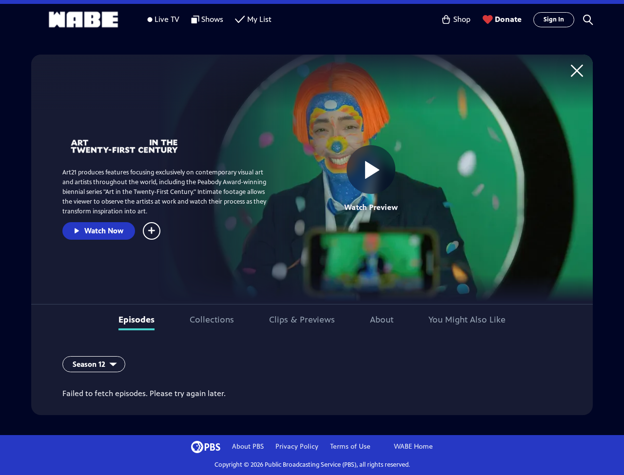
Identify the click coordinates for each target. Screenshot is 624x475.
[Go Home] (577, 70)
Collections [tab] (212, 319)
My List (259, 19)
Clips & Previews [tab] (302, 319)
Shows (212, 19)
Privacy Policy (296, 446)
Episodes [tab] (136, 319)
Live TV (167, 19)
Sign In (554, 19)
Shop (461, 19)
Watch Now (103, 230)
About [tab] (381, 319)
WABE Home (413, 446)
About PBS (248, 446)
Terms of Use (350, 446)
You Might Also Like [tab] (467, 319)
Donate (508, 19)
